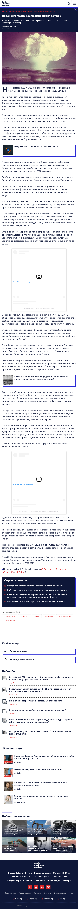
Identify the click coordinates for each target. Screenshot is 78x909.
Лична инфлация (18, 651)
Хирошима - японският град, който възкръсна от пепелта (36, 601)
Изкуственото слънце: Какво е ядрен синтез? (36, 146)
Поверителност (25, 893)
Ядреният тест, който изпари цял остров (41, 11)
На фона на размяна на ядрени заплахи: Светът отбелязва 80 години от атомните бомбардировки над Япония (37, 595)
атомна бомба (10, 616)
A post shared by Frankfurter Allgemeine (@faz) (39, 308)
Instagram (61, 569)
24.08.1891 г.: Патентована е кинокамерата (10, 848)
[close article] (75, 9)
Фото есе (40, 881)
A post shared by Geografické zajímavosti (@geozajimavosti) (39, 511)
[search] (68, 3)
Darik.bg (18, 899)
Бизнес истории (42, 873)
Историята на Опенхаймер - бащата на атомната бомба (35, 585)
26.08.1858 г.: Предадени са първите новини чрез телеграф (63, 832)
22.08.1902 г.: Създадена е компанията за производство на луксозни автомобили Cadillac (63, 850)
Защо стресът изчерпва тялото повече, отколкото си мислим (41, 797)
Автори (67, 881)
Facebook (48, 569)
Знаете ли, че (54, 881)
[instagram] (36, 887)
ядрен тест (25, 616)
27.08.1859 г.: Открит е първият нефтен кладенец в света (37, 832)
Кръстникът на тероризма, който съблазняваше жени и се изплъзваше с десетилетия (38, 850)
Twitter (21, 572)
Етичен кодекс (60, 893)
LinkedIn (10, 572)
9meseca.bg (19, 802)
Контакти (47, 893)
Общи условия (10, 893)
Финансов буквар (61, 873)
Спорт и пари (14, 881)
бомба (37, 616)
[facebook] (30, 887)
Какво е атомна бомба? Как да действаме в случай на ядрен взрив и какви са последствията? (41, 377)
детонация (49, 616)
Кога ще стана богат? (22, 659)
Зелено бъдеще (41, 877)
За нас (71, 893)
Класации (27, 881)
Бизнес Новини (15, 873)
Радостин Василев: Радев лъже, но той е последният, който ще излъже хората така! (44, 757)
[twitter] (48, 887)
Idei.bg (62, 899)
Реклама (37, 893)
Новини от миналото (17, 11)
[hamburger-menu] (74, 3)
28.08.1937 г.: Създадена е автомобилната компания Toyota (14, 832)
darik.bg (18, 762)
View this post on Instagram (23, 282)
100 (65, 877)
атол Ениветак (10, 621)
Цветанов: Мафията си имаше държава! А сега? (38, 769)
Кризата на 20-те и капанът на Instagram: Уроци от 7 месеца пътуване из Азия (40, 784)
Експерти (57, 877)
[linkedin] (42, 887)
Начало (5, 11)
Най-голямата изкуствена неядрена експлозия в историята (37, 590)
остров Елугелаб (65, 616)
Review (28, 873)
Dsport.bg (33, 899)
